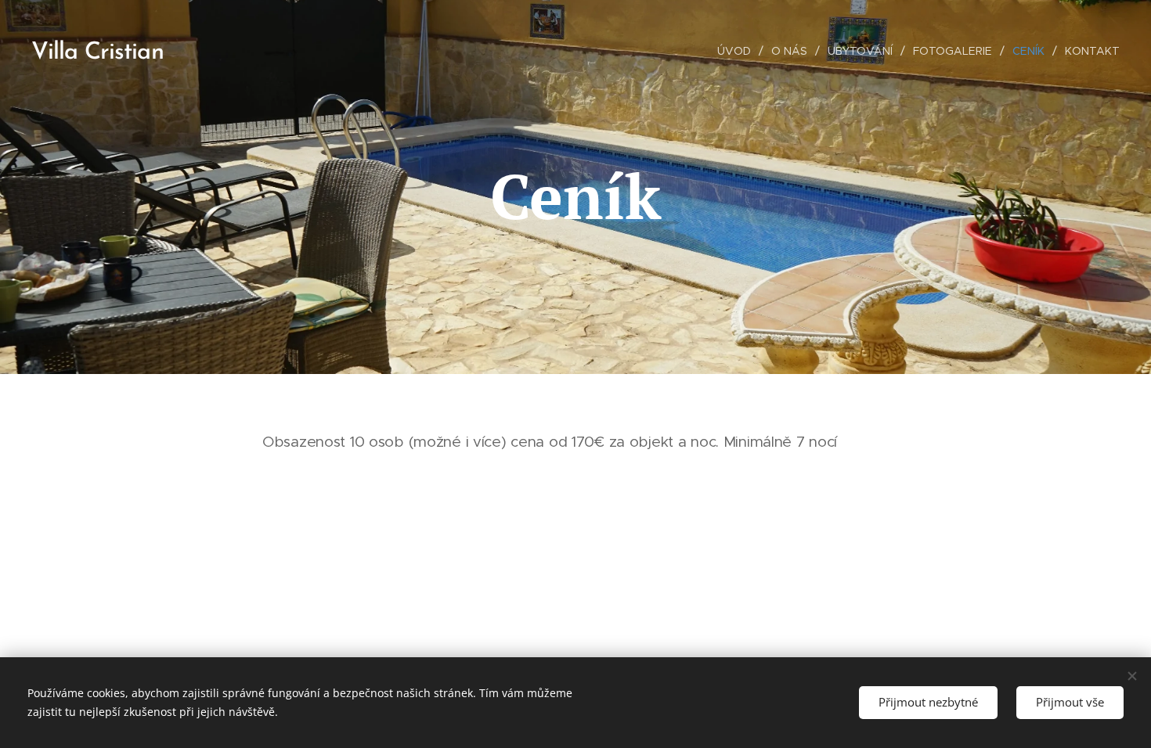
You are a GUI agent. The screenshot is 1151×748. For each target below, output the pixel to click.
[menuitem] (738, 50)
